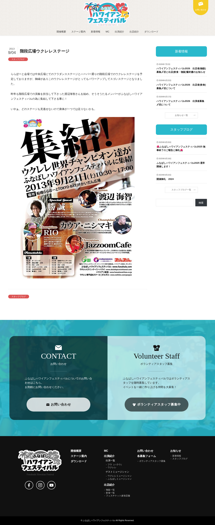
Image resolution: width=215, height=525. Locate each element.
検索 (201, 202)
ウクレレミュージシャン (120, 476)
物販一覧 (110, 490)
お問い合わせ (145, 450)
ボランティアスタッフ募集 (152, 461)
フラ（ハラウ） (115, 464)
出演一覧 (110, 460)
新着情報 (176, 456)
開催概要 (76, 450)
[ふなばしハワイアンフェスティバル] (107, 14)
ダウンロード (79, 461)
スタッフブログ (18, 59)
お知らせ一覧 (181, 115)
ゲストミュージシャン (117, 471)
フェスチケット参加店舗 (118, 496)
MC (106, 450)
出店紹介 (109, 484)
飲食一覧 (110, 493)
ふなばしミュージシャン (120, 479)
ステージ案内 (79, 456)
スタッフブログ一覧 (181, 189)
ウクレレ (112, 467)
